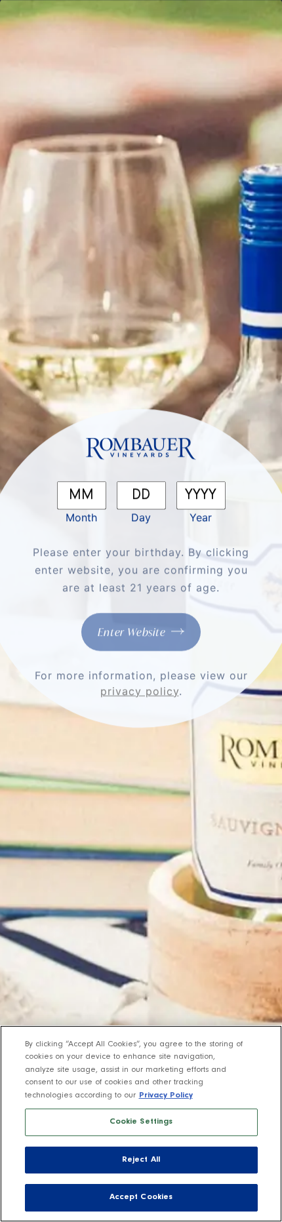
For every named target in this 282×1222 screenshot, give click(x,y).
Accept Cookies (141, 1197)
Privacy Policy (166, 1096)
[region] (141, 1123)
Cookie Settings (141, 1122)
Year (201, 517)
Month (81, 517)
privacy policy (139, 691)
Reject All (141, 1160)
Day (141, 517)
